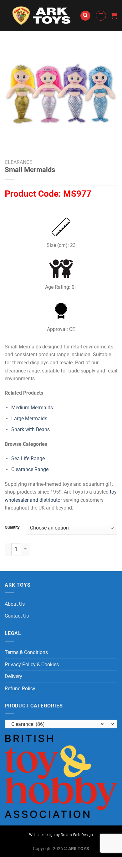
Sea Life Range (28, 458)
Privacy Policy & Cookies (32, 664)
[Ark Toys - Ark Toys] (42, 15)
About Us (15, 604)
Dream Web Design (77, 835)
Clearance (18, 162)
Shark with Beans (30, 429)
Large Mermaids (29, 418)
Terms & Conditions (26, 652)
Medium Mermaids (32, 408)
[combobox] (61, 724)
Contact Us (17, 616)
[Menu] (101, 16)
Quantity (12, 527)
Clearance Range (29, 469)
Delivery (13, 676)
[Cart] (114, 15)
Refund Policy (20, 689)
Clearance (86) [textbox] (57, 724)
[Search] (85, 16)
